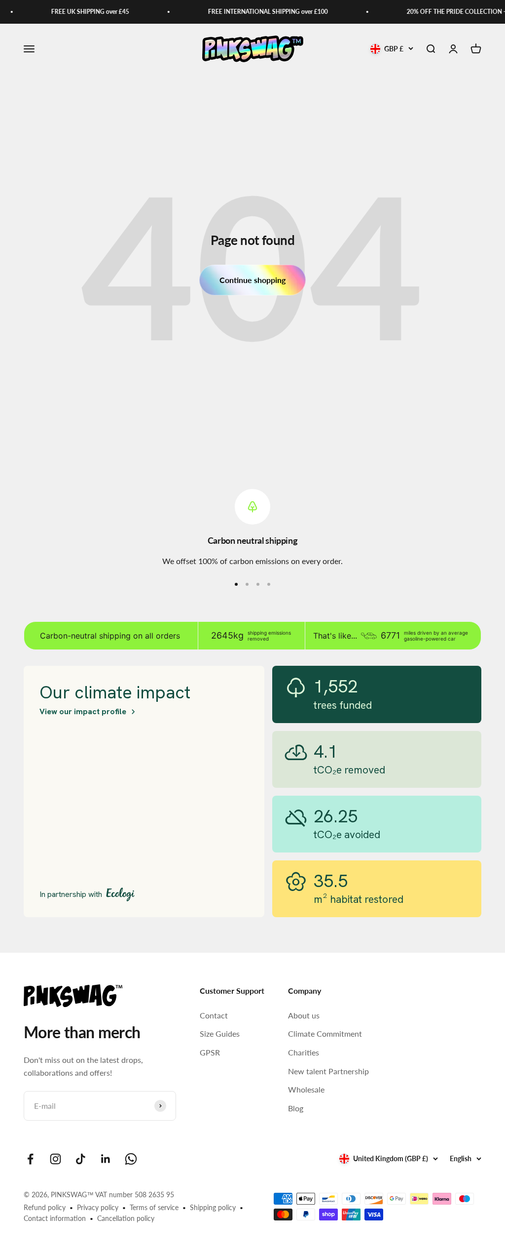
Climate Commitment (325, 1033)
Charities (303, 1052)
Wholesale (306, 1089)
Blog (295, 1108)
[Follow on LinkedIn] (105, 1159)
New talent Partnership (328, 1071)
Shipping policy (213, 1207)
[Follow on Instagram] (55, 1159)
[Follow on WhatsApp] (131, 1159)
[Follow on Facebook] (30, 1159)
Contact (214, 1015)
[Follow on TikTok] (80, 1159)
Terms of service (154, 1207)
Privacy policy (97, 1207)
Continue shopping (252, 279)
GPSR (210, 1052)
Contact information (55, 1218)
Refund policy (45, 1207)
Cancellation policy (125, 1218)
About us (304, 1015)
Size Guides (220, 1033)
